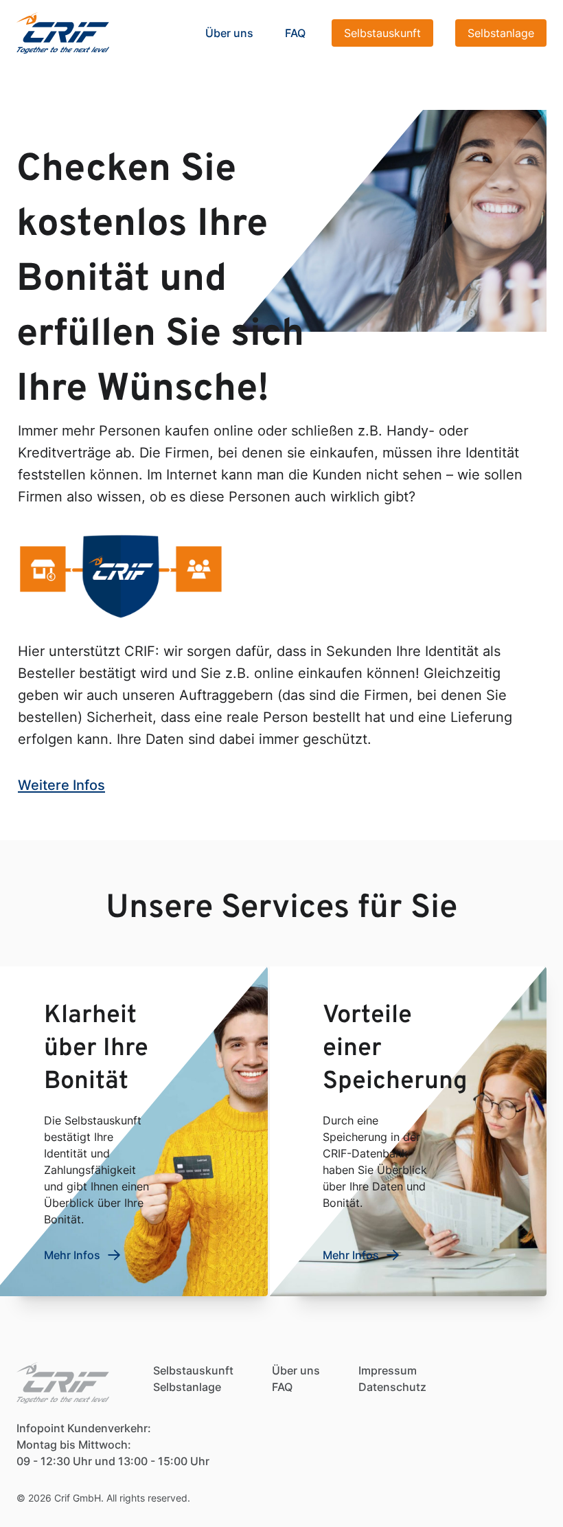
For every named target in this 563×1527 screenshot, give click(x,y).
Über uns (229, 33)
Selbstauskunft (382, 33)
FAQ (295, 33)
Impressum (387, 1370)
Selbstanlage (501, 33)
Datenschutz (392, 1387)
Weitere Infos (61, 785)
